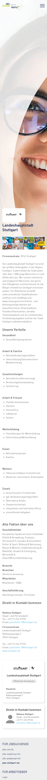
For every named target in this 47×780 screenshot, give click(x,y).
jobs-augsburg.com (11, 754)
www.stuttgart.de (11, 650)
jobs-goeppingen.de (11, 758)
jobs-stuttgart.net (11, 762)
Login (4, 777)
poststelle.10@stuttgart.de (23, 622)
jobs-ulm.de (7, 749)
